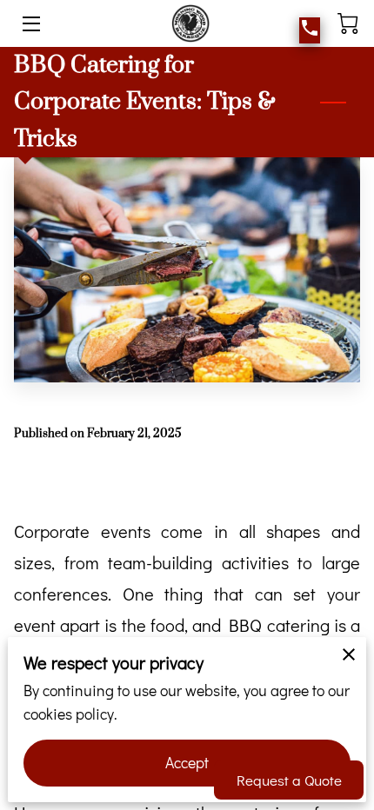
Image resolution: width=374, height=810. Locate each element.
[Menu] (30, 24)
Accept (187, 762)
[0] (347, 23)
